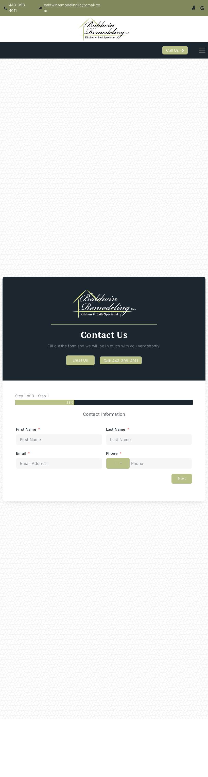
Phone (112, 453)
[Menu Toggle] (202, 50)
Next (182, 478)
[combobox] (118, 463)
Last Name (116, 429)
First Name (26, 429)
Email (21, 453)
